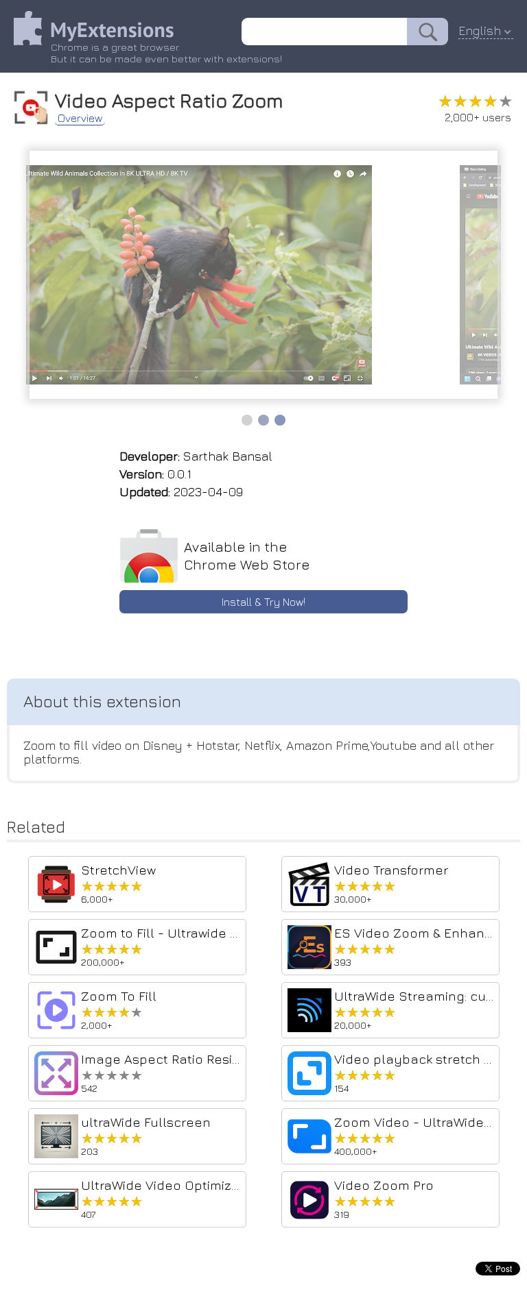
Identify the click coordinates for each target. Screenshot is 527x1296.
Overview (80, 118)
